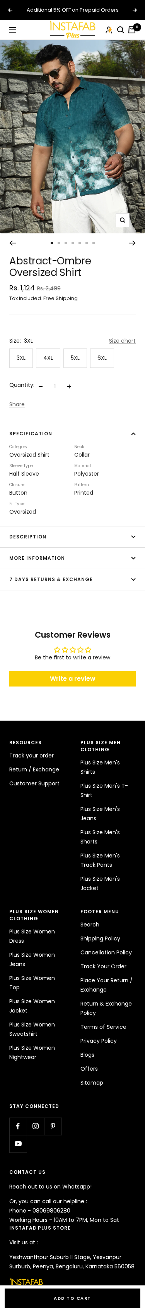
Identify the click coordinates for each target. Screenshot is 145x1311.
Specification (30, 433)
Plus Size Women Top (32, 982)
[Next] (132, 243)
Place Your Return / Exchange (106, 985)
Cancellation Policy (106, 952)
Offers (89, 1069)
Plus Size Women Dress (32, 936)
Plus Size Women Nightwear (32, 1052)
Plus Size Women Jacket (32, 1005)
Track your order (31, 755)
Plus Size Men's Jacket (100, 883)
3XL (21, 358)
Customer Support (34, 783)
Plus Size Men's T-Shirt (104, 790)
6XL (102, 358)
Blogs (87, 1055)
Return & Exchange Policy (106, 1008)
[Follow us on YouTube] (18, 1143)
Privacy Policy (98, 1041)
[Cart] (132, 29)
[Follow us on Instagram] (35, 1126)
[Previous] (12, 243)
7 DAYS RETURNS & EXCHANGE (51, 579)
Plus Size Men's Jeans (100, 813)
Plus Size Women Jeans (32, 959)
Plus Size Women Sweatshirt (32, 1029)
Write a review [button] (73, 678)
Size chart (122, 341)
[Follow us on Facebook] (18, 1126)
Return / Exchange (34, 769)
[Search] (120, 29)
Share (17, 404)
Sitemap (91, 1083)
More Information (37, 558)
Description (27, 536)
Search (89, 924)
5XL (75, 358)
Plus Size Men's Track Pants (100, 860)
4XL (48, 358)
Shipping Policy (100, 938)
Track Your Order (103, 966)
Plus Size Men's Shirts (100, 767)
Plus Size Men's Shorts (100, 836)
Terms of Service (103, 1027)
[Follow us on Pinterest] (52, 1126)
